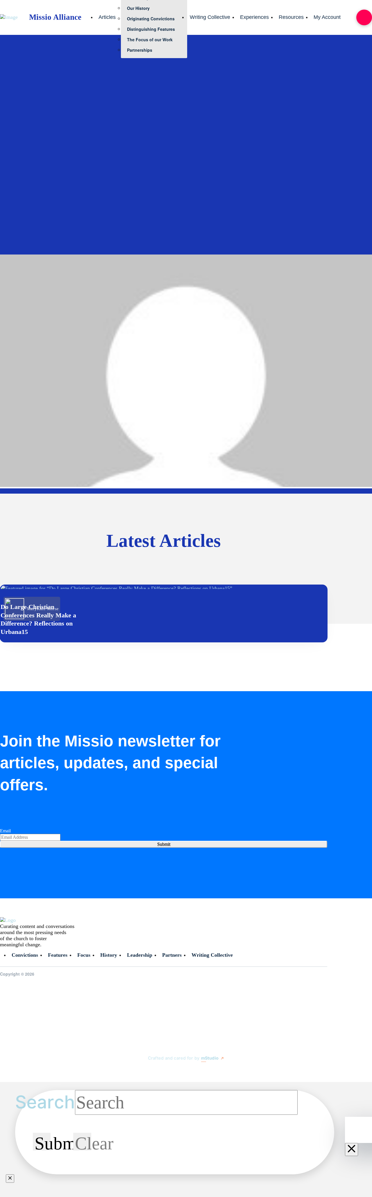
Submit (163, 844)
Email (5, 830)
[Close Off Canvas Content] (351, 1149)
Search (45, 1102)
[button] (364, 17)
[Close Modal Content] (10, 1178)
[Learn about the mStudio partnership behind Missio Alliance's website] (142, 1072)
